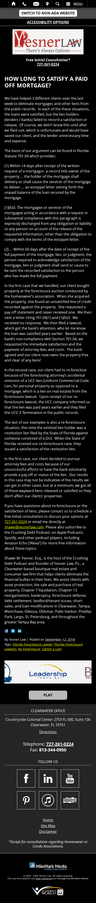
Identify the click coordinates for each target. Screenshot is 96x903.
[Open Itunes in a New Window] (48, 800)
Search (57, 4)
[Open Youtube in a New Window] (70, 778)
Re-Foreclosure (29, 649)
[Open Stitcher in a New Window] (70, 800)
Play (48, 695)
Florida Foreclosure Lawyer (33, 644)
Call (24, 4)
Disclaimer (48, 831)
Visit (47, 4)
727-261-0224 (48, 64)
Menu (78, 4)
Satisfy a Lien (52, 649)
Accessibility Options (48, 22)
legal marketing (44, 878)
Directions (48, 732)
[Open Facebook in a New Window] (26, 778)
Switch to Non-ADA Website (48, 13)
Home (13, 4)
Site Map (48, 825)
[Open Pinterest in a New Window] (26, 800)
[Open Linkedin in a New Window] (48, 778)
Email (36, 4)
